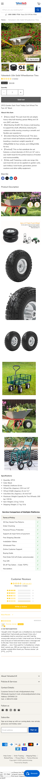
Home (3, 20)
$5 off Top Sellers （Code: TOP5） (16, 565)
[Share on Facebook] (2, 178)
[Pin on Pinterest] (15, 178)
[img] (6, 621)
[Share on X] (7, 178)
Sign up (33, 730)
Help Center (7, 756)
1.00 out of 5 (26, 584)
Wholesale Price (9, 545)
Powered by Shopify (21, 763)
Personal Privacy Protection (13, 530)
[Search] (38, 9)
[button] (5, 67)
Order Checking (9, 526)
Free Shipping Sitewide (11, 537)
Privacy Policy (20, 758)
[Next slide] (39, 67)
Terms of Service (32, 758)
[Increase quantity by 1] (21, 92)
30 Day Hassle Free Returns (13, 522)
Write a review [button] (21, 606)
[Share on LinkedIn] (11, 178)
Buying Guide (8, 553)
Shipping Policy (31, 756)
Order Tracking (19, 756)
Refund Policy (8, 758)
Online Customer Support (12, 549)
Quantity (4, 87)
